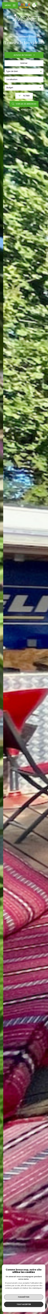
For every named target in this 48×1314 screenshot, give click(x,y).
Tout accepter (24, 1304)
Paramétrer (23, 1297)
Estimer (24, 63)
